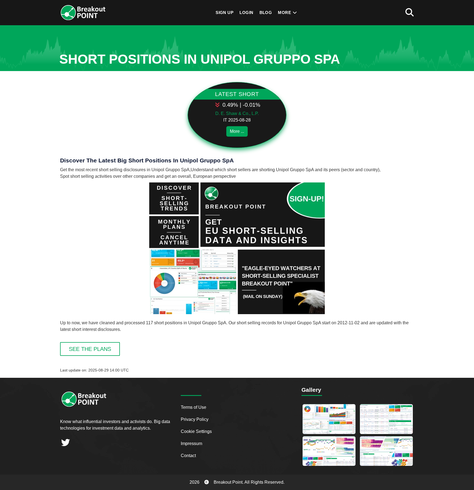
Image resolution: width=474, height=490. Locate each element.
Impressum (191, 443)
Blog (265, 12)
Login (246, 12)
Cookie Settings (196, 431)
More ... (237, 131)
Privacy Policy (194, 419)
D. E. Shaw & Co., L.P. (237, 113)
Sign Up (224, 12)
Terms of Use (193, 407)
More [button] (285, 12)
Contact (188, 455)
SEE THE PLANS (90, 349)
